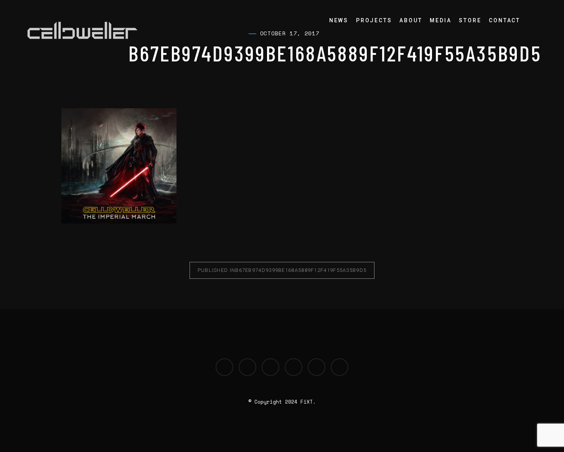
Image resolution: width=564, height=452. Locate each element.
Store (470, 20)
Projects (374, 20)
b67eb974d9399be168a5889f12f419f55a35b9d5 (282, 270)
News (338, 20)
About (410, 20)
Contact (504, 20)
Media (440, 20)
